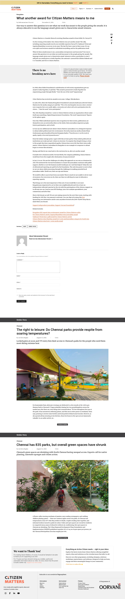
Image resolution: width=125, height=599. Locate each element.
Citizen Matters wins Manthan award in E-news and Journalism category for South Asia (61, 219)
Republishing (81, 586)
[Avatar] (22, 241)
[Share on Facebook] (111, 43)
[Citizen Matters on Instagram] (5, 593)
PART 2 (85, 3)
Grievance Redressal (83, 589)
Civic (64, 22)
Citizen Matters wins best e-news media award (48, 221)
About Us (42, 583)
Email (19, 282)
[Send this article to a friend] (111, 34)
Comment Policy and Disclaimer (86, 587)
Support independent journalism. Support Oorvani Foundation (53, 205)
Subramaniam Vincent (26, 22)
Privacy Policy (81, 583)
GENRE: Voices (32, 226)
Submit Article (99, 8)
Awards (42, 586)
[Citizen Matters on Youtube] (18, 593)
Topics (81, 8)
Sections (89, 8)
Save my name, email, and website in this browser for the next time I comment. (37, 296)
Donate (107, 8)
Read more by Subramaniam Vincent (40, 239)
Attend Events (62, 584)
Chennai (19, 326)
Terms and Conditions (83, 584)
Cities (73, 8)
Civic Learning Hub (63, 586)
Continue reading (62, 424)
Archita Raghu (23, 338)
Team (41, 584)
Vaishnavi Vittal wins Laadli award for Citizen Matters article (52, 217)
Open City (61, 587)
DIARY (24, 226)
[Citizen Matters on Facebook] (10, 593)
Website (19, 289)
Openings (42, 587)
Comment (20, 260)
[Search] (112, 9)
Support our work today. (34, 562)
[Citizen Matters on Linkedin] (14, 593)
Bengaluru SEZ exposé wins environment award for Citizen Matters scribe (57, 212)
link (83, 197)
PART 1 (76, 3)
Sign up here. (62, 574)
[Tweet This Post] (111, 37)
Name (19, 276)
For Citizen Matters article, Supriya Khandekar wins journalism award (55, 214)
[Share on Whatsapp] (111, 40)
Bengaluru (20, 14)
